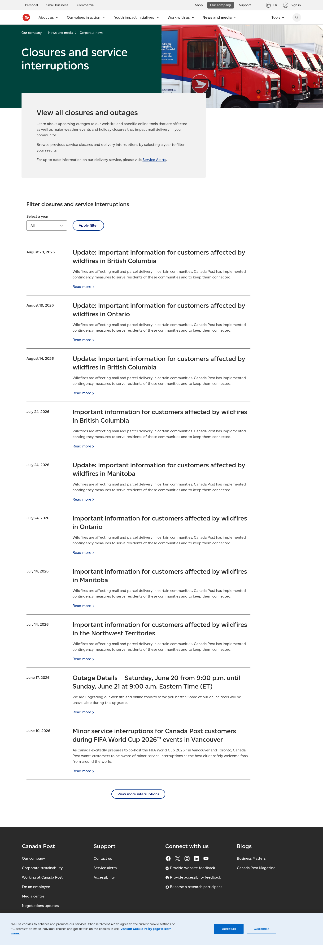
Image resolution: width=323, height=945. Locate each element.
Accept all (229, 929)
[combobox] (46, 225)
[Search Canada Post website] (296, 17)
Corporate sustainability (42, 868)
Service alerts (105, 868)
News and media (60, 33)
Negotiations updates (40, 905)
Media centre (33, 896)
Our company (32, 33)
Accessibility (104, 877)
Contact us (103, 858)
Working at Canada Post (42, 877)
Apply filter (88, 225)
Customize (261, 929)
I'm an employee (36, 886)
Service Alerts (154, 159)
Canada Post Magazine (256, 868)
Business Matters (251, 858)
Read (82, 286)
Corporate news (92, 33)
